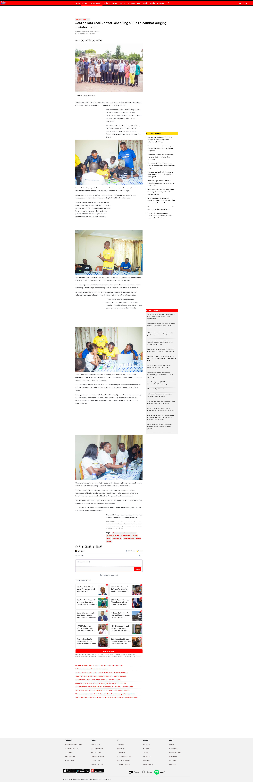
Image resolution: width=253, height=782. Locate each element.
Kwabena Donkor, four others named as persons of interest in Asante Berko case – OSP (161, 359)
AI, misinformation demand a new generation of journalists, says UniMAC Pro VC (100, 683)
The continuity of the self (155, 390)
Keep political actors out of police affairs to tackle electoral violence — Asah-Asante (161, 327)
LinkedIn (146, 760)
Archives (172, 760)
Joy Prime (121, 752)
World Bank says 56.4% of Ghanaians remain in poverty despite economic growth (159, 428)
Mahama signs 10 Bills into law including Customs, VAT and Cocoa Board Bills (161, 183)
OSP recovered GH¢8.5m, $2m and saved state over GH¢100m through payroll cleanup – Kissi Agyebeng (161, 418)
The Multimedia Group (73, 744)
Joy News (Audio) (123, 764)
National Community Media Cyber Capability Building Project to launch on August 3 (101, 672)
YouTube (146, 744)
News (84, 3)
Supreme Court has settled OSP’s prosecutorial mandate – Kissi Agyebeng (160, 410)
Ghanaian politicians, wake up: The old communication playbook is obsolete (99, 665)
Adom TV (120, 748)
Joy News (120, 744)
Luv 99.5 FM (95, 760)
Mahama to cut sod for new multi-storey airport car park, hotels (161, 208)
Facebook (146, 748)
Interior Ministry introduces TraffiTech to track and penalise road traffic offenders (160, 215)
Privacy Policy (70, 760)
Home (78, 3)
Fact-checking (117, 538)
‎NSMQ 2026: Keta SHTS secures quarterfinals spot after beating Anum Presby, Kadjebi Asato (160, 343)
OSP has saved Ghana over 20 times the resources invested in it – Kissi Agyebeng (160, 351)
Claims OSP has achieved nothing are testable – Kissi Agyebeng (159, 396)
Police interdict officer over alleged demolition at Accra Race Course (159, 367)
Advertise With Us (71, 748)
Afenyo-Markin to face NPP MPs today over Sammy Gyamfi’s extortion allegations (160, 139)
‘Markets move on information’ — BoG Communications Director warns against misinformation (105, 694)
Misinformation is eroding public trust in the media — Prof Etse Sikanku (97, 679)
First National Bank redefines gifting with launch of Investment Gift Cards (161, 403)
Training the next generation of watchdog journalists (91, 669)
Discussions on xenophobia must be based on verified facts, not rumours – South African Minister (106, 697)
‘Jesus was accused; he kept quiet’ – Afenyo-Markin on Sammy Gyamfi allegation (162, 148)
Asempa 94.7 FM (97, 756)
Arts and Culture (95, 3)
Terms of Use (70, 756)
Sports (114, 3)
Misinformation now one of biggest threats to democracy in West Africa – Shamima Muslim (104, 686)
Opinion (122, 3)
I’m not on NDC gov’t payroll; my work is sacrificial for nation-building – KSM (162, 165)
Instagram (147, 756)
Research (131, 3)
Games (172, 744)
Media (152, 3)
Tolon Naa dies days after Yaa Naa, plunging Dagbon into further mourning (161, 157)
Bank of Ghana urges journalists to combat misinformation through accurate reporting (102, 690)
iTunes (149, 772)
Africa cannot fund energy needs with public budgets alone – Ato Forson (160, 335)
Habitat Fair (173, 748)
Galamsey (173, 756)
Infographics (148, 764)
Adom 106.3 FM (97, 748)
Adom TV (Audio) (123, 760)
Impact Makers (175, 752)
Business (107, 3)
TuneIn (136, 772)
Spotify (162, 772)
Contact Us (69, 752)
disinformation (126, 535)
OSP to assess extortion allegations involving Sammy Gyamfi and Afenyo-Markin (161, 191)
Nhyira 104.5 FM (97, 764)
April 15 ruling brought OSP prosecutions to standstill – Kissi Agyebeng (160, 384)
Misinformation (129, 538)
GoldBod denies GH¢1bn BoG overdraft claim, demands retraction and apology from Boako (161, 200)
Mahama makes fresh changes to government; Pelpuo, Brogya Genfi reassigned (160, 174)
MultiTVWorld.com (124, 756)
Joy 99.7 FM (95, 744)
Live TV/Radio (142, 3)
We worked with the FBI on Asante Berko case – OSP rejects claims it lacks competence (161, 317)
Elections (160, 3)
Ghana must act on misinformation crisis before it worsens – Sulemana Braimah (100, 676)
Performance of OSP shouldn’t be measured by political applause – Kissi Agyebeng (160, 376)
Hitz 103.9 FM (96, 752)
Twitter (146, 752)
